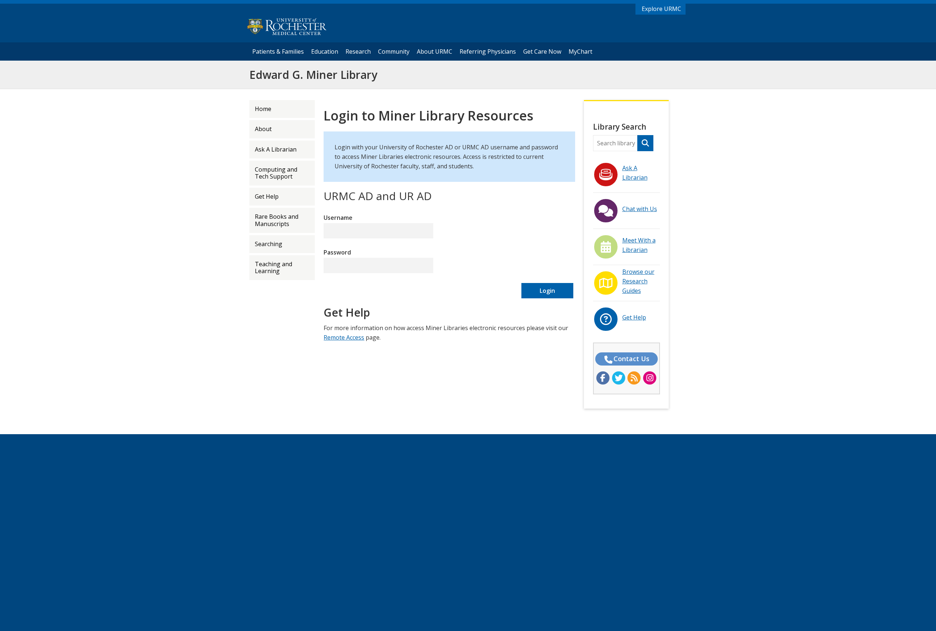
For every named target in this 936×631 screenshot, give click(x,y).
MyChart (582, 51)
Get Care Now (542, 51)
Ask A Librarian (276, 149)
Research (358, 51)
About (263, 129)
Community (394, 51)
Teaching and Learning (273, 267)
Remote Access (344, 337)
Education (324, 51)
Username (338, 218)
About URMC (434, 51)
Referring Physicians (489, 51)
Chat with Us (639, 209)
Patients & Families (278, 51)
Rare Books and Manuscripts (276, 220)
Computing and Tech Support (276, 172)
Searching (268, 244)
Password (337, 252)
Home (263, 109)
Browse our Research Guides (638, 281)
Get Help (267, 196)
